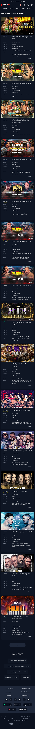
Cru (17, 340)
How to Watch (9, 688)
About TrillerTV (25, 688)
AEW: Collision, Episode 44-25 (21, 159)
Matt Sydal (19, 380)
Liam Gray (19, 503)
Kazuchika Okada (16, 171)
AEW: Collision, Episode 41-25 (21, 201)
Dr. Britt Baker (23, 464)
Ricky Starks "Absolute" (24, 587)
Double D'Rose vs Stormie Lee (17, 660)
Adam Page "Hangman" (22, 543)
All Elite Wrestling (16, 90)
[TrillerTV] (5, 5)
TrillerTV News (25, 692)
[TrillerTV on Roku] (23, 709)
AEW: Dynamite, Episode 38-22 (22, 451)
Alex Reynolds (15, 587)
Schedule (10, 8)
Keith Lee (14, 632)
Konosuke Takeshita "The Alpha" (19, 297)
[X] (10, 699)
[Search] (28, 5)
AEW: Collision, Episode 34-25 (21, 286)
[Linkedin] (24, 699)
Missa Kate (22, 589)
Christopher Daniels (16, 545)
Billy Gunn (25, 634)
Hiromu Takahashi (18, 299)
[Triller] (28, 699)
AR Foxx (13, 338)
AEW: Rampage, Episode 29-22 (22, 532)
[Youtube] (19, 699)
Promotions (9, 695)
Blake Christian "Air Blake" (20, 504)
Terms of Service (3, 717)
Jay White (14, 380)
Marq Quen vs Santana (11, 677)
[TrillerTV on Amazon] (27, 704)
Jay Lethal (14, 543)
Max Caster (28, 94)
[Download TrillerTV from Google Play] (7, 704)
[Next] (17, 645)
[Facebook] (6, 699)
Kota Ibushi (14, 213)
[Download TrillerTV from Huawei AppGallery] (12, 709)
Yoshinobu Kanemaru (21, 632)
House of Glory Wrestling (17, 46)
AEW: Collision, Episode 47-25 (21, 83)
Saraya (20, 423)
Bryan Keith (14, 94)
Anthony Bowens (18, 56)
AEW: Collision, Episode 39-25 (21, 241)
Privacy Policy (11, 717)
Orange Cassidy (21, 381)
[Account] (32, 5)
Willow (23, 8)
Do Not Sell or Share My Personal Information (25, 717)
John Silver (24, 503)
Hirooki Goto (19, 634)
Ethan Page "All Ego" (24, 422)
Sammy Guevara (24, 53)
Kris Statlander (23, 214)
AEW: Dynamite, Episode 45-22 (22, 410)
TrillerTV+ (17, 8)
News (28, 8)
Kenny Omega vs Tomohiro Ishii (17, 672)
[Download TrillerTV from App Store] (17, 704)
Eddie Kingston (20, 213)
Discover (4, 8)
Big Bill (13, 96)
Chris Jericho (15, 462)
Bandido (22, 171)
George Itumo (26, 677)
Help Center (24, 695)
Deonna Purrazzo (16, 53)
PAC (27, 462)
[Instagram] (15, 699)
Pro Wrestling (15, 48)
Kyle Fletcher (19, 258)
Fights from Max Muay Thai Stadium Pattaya (17, 666)
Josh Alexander (28, 213)
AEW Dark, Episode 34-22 (20, 491)
